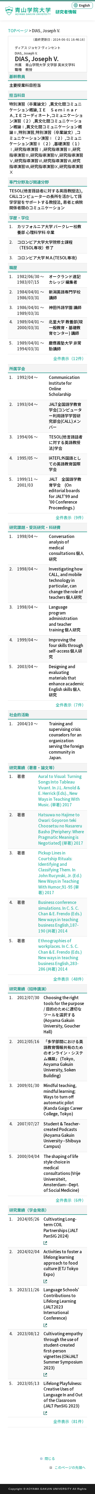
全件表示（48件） (69, 979)
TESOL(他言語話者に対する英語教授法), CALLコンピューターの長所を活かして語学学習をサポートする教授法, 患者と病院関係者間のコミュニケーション (46, 199)
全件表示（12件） (69, 358)
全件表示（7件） (71, 705)
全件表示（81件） (69, 1421)
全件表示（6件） (71, 1200)
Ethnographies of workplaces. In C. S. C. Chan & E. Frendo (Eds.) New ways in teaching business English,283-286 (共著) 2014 (60, 955)
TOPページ (18, 30)
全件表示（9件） (71, 517)
